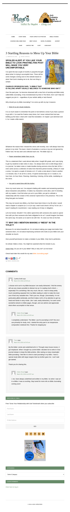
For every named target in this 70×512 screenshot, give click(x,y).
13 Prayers (35, 19)
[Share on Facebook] (7, 258)
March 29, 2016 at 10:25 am (25, 315)
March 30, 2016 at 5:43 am (22, 342)
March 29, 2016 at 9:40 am (22, 281)
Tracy (15, 340)
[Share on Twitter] (9, 258)
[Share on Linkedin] (14, 258)
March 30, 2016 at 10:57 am (25, 374)
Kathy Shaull (21, 313)
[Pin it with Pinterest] (12, 258)
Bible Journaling (13, 261)
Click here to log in (12, 487)
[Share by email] (17, 258)
